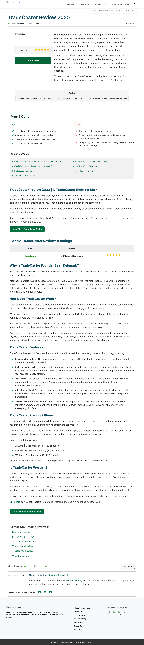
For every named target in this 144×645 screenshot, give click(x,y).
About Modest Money (121, 4)
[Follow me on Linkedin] (50, 592)
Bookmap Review (21, 532)
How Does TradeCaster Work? (87, 166)
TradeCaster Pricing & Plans (86, 171)
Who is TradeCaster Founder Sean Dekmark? (33, 166)
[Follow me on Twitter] (45, 592)
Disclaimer (78, 622)
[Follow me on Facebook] (39, 592)
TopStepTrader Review (24, 541)
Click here (15, 501)
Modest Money (74, 580)
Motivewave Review (23, 536)
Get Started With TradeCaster (26, 511)
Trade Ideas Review (22, 546)
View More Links (21, 556)
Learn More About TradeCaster (27, 229)
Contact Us (78, 611)
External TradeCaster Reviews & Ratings (92, 161)
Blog (106, 4)
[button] (135, 4)
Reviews (70, 4)
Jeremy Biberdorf (58, 575)
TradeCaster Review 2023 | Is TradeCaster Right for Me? (38, 161)
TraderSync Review (22, 551)
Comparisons (83, 4)
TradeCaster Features (23, 171)
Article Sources (128, 566)
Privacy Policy (79, 626)
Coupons (97, 4)
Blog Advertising (80, 619)
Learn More (33, 60)
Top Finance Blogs (81, 615)
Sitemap (77, 629)
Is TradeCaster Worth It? (24, 175)
